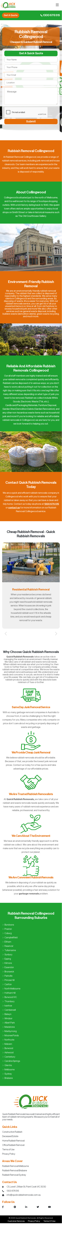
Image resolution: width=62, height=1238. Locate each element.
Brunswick (9, 972)
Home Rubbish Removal (13, 1141)
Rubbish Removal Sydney (14, 1175)
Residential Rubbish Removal (31, 589)
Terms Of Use (49, 1221)
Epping (7, 959)
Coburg (8, 933)
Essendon (9, 967)
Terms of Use (8, 1149)
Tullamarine (10, 950)
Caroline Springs (12, 1061)
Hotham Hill (10, 993)
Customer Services (16, 1221)
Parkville (8, 976)
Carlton (8, 984)
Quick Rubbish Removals (25, 1218)
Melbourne (9, 1069)
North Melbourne (12, 989)
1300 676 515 (51, 15)
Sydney (8, 1074)
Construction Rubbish (12, 1132)
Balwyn (7, 1014)
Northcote (9, 1040)
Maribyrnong (10, 1031)
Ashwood (9, 1052)
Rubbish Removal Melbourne (15, 1166)
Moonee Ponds (11, 1035)
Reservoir (8, 946)
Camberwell (10, 1010)
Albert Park (9, 1023)
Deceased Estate (10, 1136)
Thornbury (9, 1001)
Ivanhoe (8, 1006)
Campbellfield (11, 937)
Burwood (8, 1048)
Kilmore (8, 963)
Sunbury (8, 954)
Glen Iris (8, 1065)
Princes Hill (9, 980)
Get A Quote (11, 15)
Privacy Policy (8, 1154)
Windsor (8, 1018)
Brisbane (8, 1078)
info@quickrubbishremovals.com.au (24, 1195)
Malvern (8, 1044)
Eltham (7, 942)
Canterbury (9, 1057)
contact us (14, 508)
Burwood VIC (10, 997)
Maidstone (9, 1027)
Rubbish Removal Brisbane (14, 1170)
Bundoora (9, 925)
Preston (8, 929)
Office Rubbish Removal (13, 1145)
